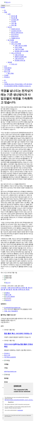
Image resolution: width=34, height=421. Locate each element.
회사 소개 (7, 71)
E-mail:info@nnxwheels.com (12, 307)
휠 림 (27, 289)
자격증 (6, 75)
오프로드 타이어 (16, 31)
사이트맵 (3, 287)
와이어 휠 (14, 16)
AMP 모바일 (11, 287)
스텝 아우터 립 (19, 58)
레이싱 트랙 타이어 (17, 32)
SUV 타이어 (15, 34)
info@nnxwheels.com (10, 371)
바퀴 (9, 14)
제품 (5, 12)
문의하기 (7, 77)
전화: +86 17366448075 (11, 311)
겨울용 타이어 (15, 38)
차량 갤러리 (8, 68)
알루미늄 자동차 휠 (21, 287)
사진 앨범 (7, 69)
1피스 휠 (13, 23)
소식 (5, 66)
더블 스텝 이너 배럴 (21, 45)
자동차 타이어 (15, 29)
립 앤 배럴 (11, 40)
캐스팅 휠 (14, 18)
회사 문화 (11, 73)
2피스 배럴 (14, 42)
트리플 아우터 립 (20, 60)
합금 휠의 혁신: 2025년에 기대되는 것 (18, 333)
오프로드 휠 (14, 19)
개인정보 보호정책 (10, 357)
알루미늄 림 (21, 289)
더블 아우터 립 (19, 55)
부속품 (10, 62)
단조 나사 (14, 64)
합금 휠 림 (9, 289)
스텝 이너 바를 (19, 49)
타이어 (10, 27)
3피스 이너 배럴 (16, 43)
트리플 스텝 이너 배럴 (21, 51)
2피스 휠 (13, 25)
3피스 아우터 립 (16, 53)
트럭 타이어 (14, 36)
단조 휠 (13, 21)
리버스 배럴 (18, 47)
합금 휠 (15, 289)
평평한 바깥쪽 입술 (21, 56)
